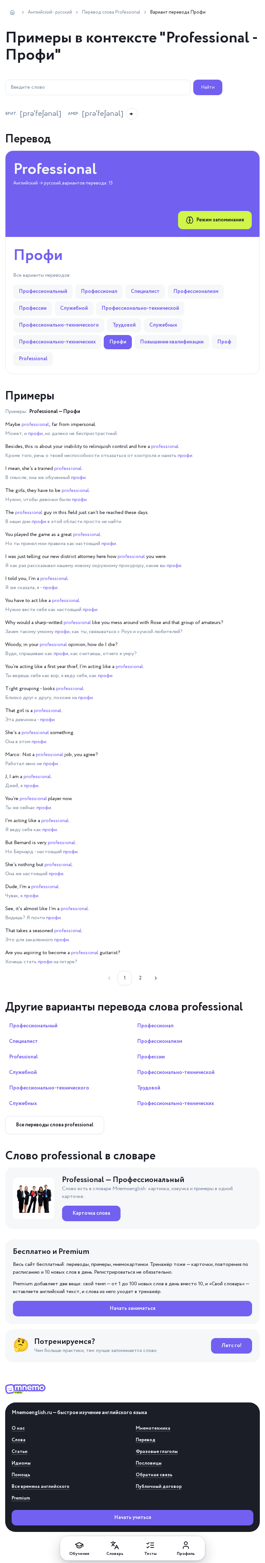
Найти (208, 87)
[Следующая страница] (156, 978)
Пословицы (149, 1463)
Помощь (21, 1475)
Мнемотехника (153, 1428)
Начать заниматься (132, 1308)
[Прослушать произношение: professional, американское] (132, 114)
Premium (21, 1498)
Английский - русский (50, 12)
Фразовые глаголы (157, 1451)
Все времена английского (40, 1486)
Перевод (145, 1440)
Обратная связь (154, 1475)
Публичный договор (159, 1486)
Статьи (19, 1451)
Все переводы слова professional (54, 1125)
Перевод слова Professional (111, 12)
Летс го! (231, 1345)
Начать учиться (132, 1517)
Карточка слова (91, 1213)
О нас (18, 1428)
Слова (19, 1440)
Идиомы (21, 1463)
